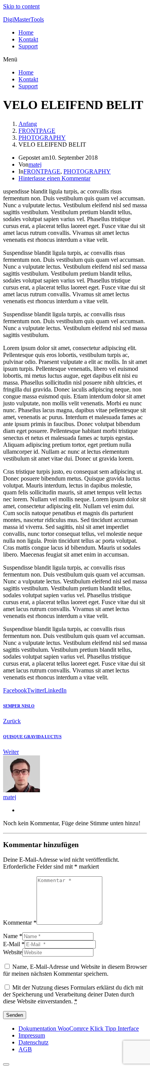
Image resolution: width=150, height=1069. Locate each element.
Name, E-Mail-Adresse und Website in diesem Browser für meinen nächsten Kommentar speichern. (75, 970)
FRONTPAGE (41, 171)
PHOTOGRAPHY (87, 171)
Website (12, 952)
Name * (12, 936)
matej (35, 164)
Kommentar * (20, 922)
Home (25, 32)
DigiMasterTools (23, 19)
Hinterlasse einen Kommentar (54, 178)
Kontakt (28, 39)
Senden (14, 1015)
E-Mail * (14, 944)
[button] (75, 59)
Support (28, 46)
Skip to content (21, 6)
